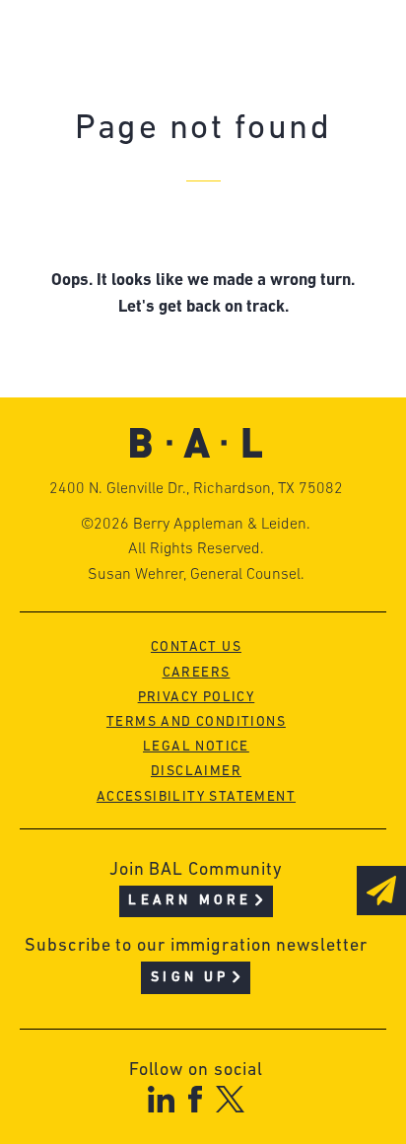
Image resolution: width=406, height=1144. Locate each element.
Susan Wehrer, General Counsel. (196, 575)
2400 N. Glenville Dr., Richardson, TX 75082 (196, 489)
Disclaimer (196, 771)
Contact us (196, 647)
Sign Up (190, 977)
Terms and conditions (196, 722)
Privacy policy (196, 697)
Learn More (189, 901)
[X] (230, 1099)
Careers (197, 673)
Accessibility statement (196, 797)
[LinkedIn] (161, 1099)
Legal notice (196, 747)
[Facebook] (194, 1099)
